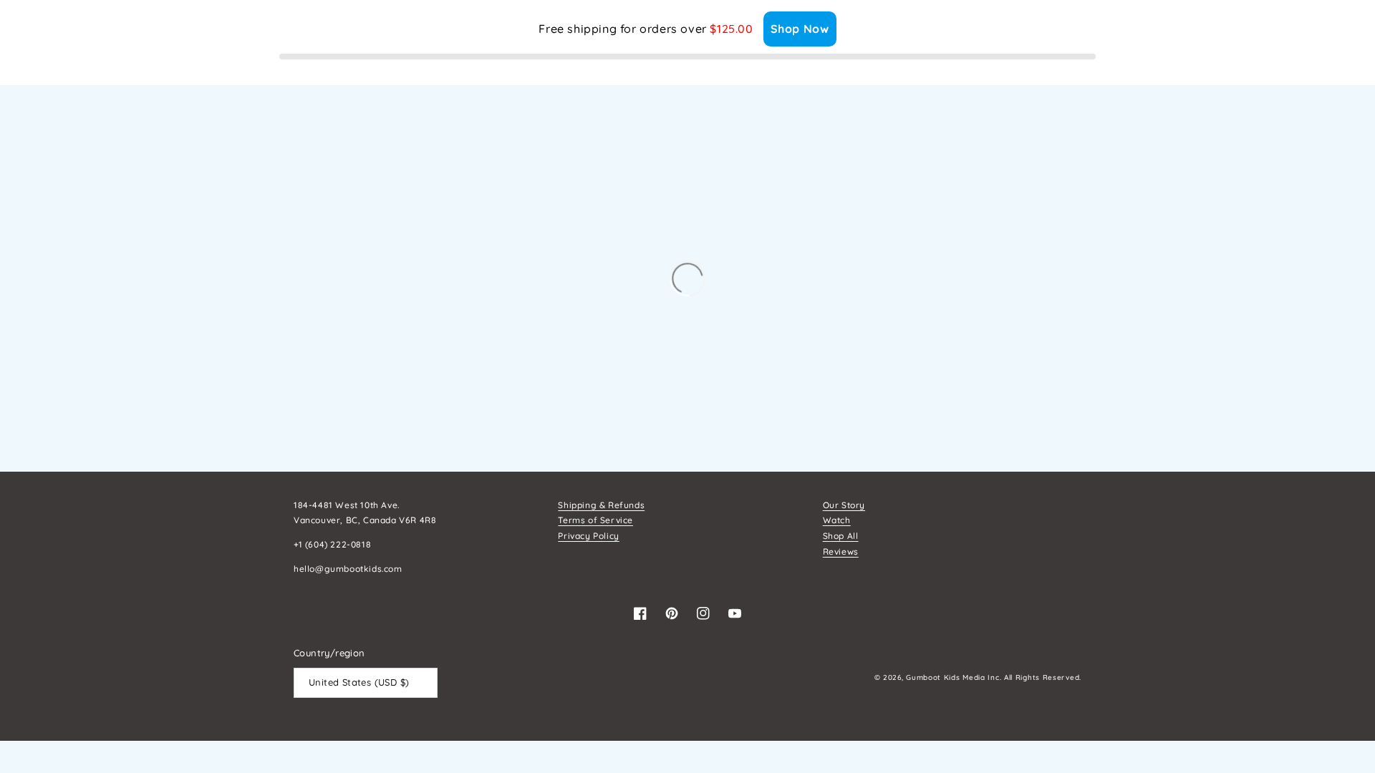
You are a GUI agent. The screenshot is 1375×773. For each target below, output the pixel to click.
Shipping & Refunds (601, 505)
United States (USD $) (359, 682)
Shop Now (800, 28)
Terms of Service (595, 520)
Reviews (841, 551)
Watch (837, 520)
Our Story (844, 505)
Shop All (841, 535)
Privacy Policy (588, 535)
